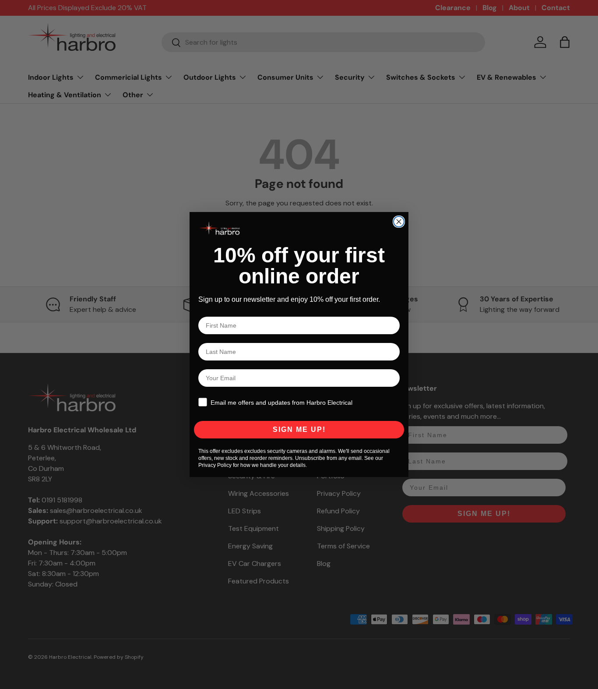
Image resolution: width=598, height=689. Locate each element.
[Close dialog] (399, 221)
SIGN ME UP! (299, 429)
